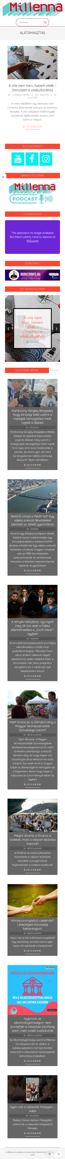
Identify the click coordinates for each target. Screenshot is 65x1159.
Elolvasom (32, 126)
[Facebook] (32, 159)
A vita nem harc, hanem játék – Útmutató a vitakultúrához (32, 87)
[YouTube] (18, 159)
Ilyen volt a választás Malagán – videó (32, 1109)
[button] (54, 1154)
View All (54, 370)
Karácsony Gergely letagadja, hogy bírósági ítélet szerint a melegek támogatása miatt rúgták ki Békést (32, 417)
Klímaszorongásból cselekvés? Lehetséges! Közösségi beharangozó (32, 925)
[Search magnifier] (45, 22)
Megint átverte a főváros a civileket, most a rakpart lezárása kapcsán (33, 840)
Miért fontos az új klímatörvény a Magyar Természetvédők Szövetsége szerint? (33, 726)
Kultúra (32, 97)
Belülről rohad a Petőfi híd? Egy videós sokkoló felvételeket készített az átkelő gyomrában (32, 520)
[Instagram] (46, 159)
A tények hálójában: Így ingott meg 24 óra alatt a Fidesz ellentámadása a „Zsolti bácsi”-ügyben (32, 628)
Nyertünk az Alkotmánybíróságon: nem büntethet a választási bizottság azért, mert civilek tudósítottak (32, 1025)
